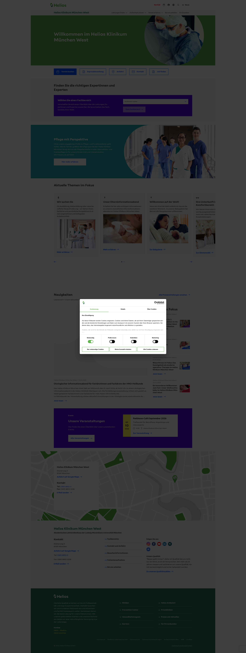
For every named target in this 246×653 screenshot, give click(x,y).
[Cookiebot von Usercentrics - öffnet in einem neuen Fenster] (155, 302)
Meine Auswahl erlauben (123, 349)
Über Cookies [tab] (151, 309)
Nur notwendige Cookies (95, 349)
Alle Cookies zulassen (150, 349)
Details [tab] (123, 309)
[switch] (112, 341)
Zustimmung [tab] (94, 309)
